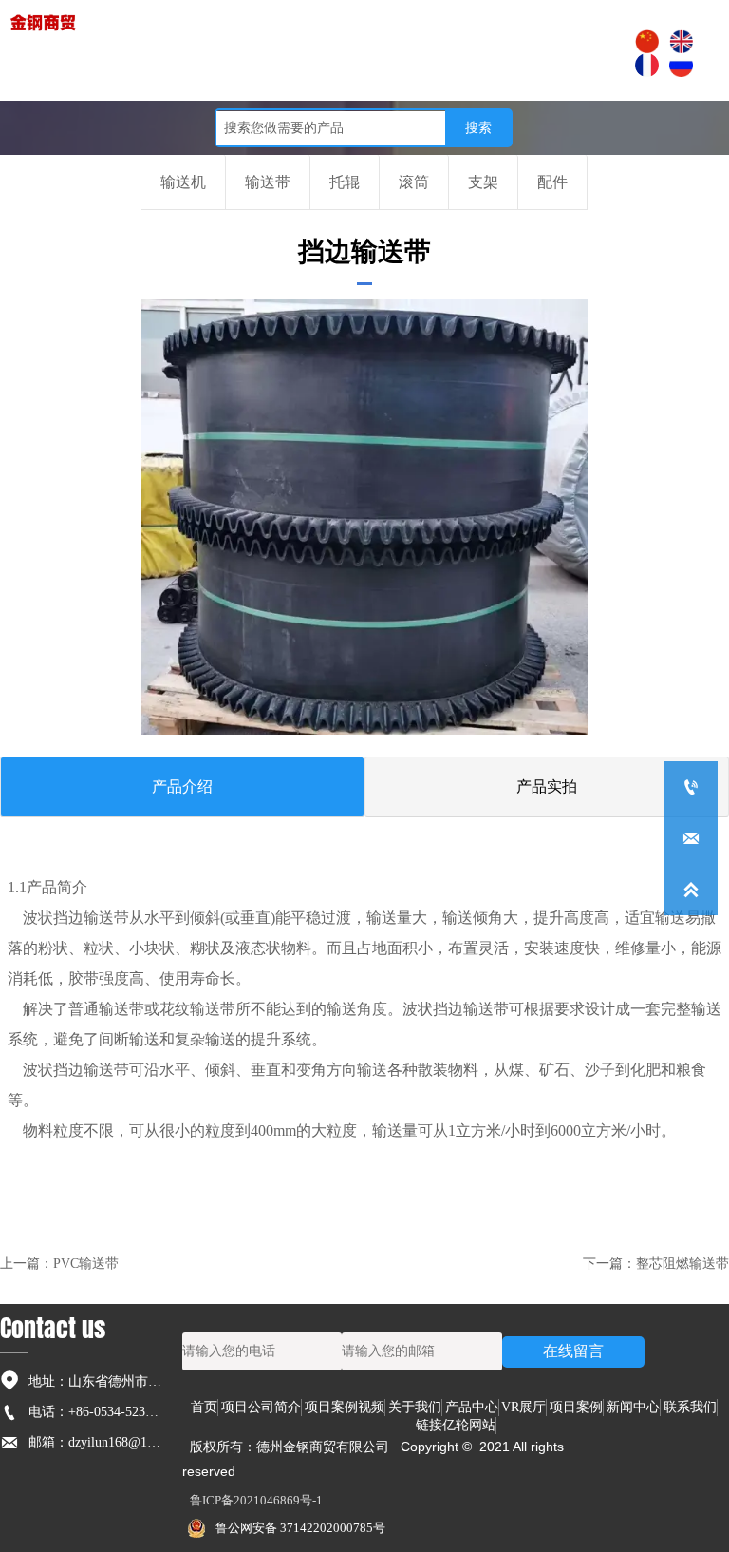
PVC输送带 (86, 1263)
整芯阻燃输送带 (682, 1263)
